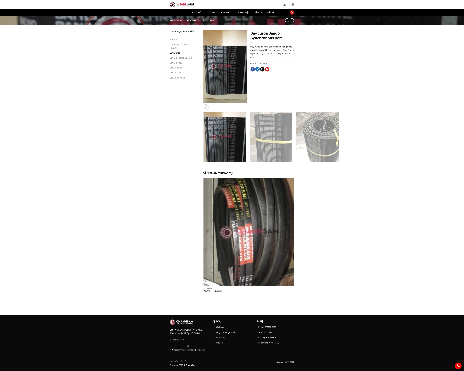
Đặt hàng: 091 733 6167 (267, 337)
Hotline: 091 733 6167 (266, 327)
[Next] (212, 105)
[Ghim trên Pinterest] (267, 69)
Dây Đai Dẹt (175, 72)
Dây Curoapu (176, 62)
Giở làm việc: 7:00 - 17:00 (268, 342)
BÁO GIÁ (258, 12)
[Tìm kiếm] (292, 12)
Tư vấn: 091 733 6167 (266, 332)
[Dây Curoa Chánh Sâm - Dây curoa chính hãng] (182, 4)
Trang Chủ (195, 12)
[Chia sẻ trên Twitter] (257, 69)
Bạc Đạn (174, 39)
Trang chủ (176, 20)
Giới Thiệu (211, 12)
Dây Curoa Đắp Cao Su (181, 57)
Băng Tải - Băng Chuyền (225, 332)
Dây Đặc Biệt (176, 67)
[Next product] (287, 20)
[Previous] (204, 165)
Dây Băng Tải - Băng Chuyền (179, 46)
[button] (284, 4)
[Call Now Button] (458, 366)
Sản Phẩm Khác (177, 77)
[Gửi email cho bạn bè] (262, 69)
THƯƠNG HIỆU (243, 12)
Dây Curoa (208, 20)
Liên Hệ (270, 12)
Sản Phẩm (226, 12)
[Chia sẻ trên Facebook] (252, 69)
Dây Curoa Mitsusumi (212, 291)
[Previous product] (292, 20)
